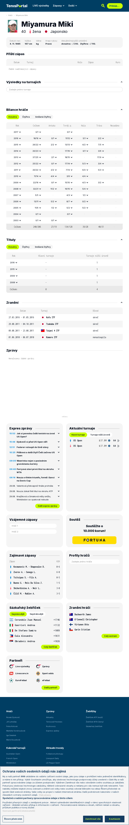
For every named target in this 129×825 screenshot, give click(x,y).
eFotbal (46, 680)
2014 (16, 151)
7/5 (99, 144)
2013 (16, 157)
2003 (15, 220)
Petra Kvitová (11, 726)
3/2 (99, 182)
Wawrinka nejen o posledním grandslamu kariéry (32, 462)
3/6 (99, 151)
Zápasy (57, 5)
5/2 (52, 201)
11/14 (36, 176)
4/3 (84, 182)
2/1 (52, 157)
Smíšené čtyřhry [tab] (43, 117)
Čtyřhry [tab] (25, 247)
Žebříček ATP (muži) (94, 717)
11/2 (52, 189)
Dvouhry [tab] (12, 247)
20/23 (35, 151)
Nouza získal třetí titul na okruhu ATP (35, 491)
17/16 (67, 151)
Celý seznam (110, 636)
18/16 (36, 138)
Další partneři (50, 687)
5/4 (84, 189)
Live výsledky (22, 666)
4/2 (84, 144)
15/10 (67, 182)
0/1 (37, 132)
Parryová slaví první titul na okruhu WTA (35, 471)
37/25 (35, 157)
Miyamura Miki (22, 15)
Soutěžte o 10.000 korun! (94, 528)
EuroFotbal (21, 680)
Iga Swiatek (11, 735)
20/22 (35, 170)
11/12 (67, 138)
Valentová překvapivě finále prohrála (35, 486)
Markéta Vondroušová (15, 731)
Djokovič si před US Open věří (32, 442)
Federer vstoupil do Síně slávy (32, 447)
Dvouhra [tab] (12, 117)
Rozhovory (51, 726)
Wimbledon (11, 763)
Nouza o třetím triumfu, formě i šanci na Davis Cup (36, 479)
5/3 (84, 163)
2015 (16, 144)
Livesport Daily (52, 758)
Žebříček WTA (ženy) (95, 722)
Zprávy (46, 666)
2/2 (99, 138)
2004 (15, 214)
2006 (15, 201)
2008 (15, 189)
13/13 (67, 144)
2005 (15, 207)
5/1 (84, 138)
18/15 (67, 157)
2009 (15, 182)
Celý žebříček (50, 647)
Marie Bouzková (13, 740)
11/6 (36, 207)
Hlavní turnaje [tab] (78, 434)
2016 (16, 138)
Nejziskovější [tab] (18, 614)
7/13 (68, 170)
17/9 (99, 157)
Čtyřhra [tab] (26, 117)
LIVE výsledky (41, 5)
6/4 (84, 170)
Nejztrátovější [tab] (36, 614)
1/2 (84, 195)
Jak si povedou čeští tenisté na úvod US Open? (36, 435)
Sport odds (48, 673)
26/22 (35, 144)
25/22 (35, 163)
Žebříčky (91, 711)
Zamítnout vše (93, 819)
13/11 (36, 201)
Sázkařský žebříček (94, 726)
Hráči (10, 15)
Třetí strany (45, 795)
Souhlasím (114, 819)
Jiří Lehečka (11, 722)
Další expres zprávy (47, 506)
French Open (12, 758)
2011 (16, 170)
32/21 (35, 189)
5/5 (36, 195)
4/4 (52, 176)
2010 (16, 176)
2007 (15, 195)
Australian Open (13, 754)
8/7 (68, 201)
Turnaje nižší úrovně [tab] (100, 434)
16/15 (67, 189)
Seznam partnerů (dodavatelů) (19, 811)
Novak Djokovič (13, 717)
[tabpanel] (64, 176)
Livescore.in (21, 673)
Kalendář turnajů (15, 747)
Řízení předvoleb (13, 819)
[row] (64, 132)
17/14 (67, 163)
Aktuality (49, 717)
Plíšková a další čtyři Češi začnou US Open (36, 454)
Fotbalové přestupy (54, 754)
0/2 (84, 201)
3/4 (99, 163)
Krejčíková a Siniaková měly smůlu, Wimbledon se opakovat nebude (34, 498)
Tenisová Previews (54, 722)
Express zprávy (52, 731)
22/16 (35, 182)
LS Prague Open (53, 763)
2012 (16, 163)
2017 (16, 132)
